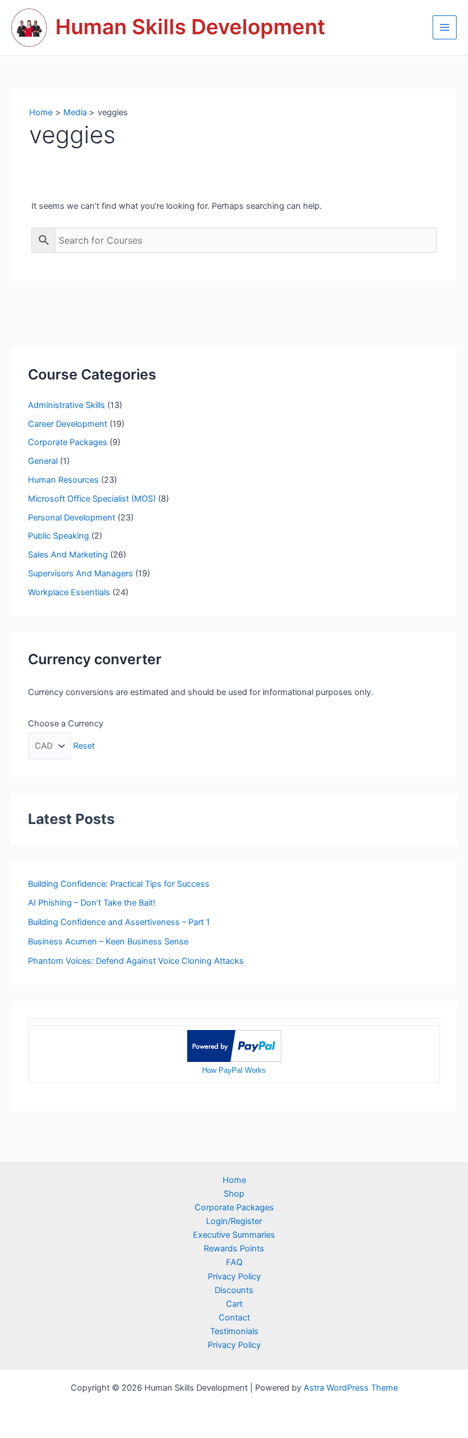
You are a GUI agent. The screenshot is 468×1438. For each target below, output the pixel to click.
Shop (234, 1194)
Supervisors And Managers (80, 573)
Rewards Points (234, 1248)
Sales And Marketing (68, 555)
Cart (234, 1304)
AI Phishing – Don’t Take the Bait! (91, 903)
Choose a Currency (65, 723)
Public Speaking (58, 536)
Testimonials (234, 1331)
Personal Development (71, 517)
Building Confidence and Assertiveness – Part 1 (119, 922)
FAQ (234, 1262)
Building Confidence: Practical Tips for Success (118, 884)
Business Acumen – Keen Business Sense (108, 941)
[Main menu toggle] (445, 27)
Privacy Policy (234, 1276)
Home (234, 1180)
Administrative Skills (66, 405)
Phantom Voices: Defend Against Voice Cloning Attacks (136, 961)
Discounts (234, 1290)
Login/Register (234, 1221)
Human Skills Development (190, 26)
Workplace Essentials (69, 592)
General (43, 461)
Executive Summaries (234, 1235)
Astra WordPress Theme (351, 1388)
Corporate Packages (67, 442)
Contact (234, 1317)
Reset (84, 746)
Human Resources (63, 480)
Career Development (67, 424)
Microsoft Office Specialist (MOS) (92, 499)
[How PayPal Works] (234, 1045)
